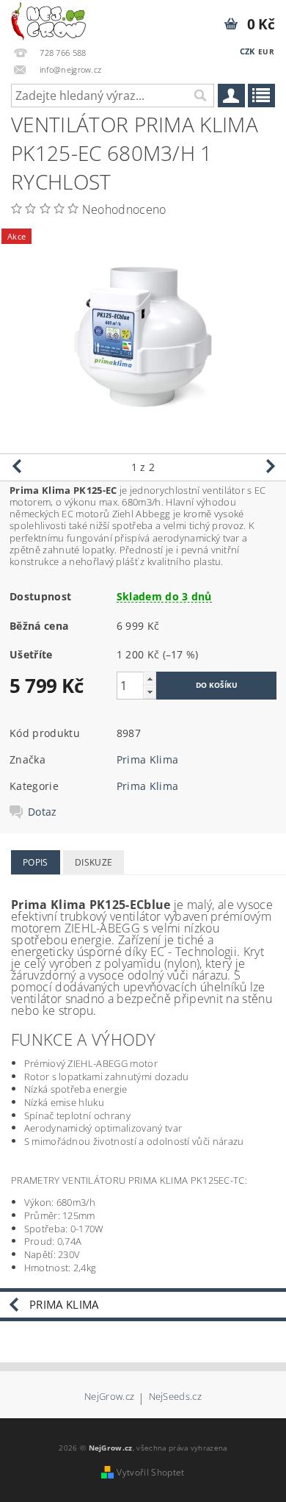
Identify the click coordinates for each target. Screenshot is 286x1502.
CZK (247, 51)
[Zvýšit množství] (149, 679)
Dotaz (42, 812)
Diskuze (93, 862)
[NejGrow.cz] (48, 19)
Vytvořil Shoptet (150, 1472)
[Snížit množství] (149, 692)
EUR (266, 51)
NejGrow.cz (109, 1397)
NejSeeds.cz (175, 1397)
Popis (35, 862)
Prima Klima (148, 759)
